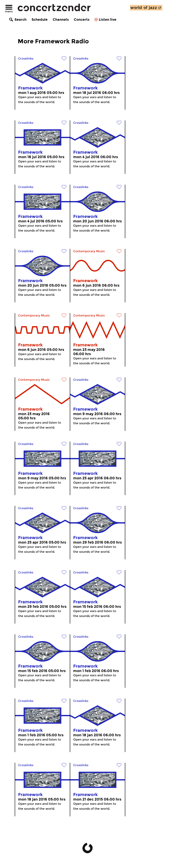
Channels (61, 19)
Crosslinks (25, 58)
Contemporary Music (89, 251)
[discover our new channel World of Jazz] (146, 7)
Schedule (40, 19)
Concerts (81, 19)
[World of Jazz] (146, 7)
